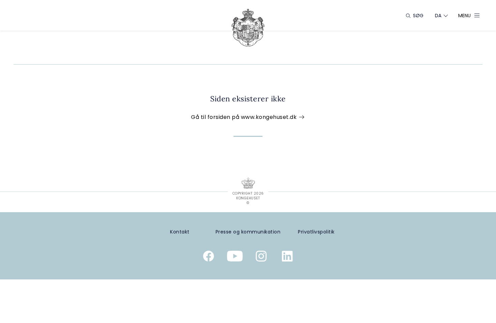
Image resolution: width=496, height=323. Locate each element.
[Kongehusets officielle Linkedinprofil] (287, 257)
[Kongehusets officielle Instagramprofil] (261, 257)
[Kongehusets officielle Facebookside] (208, 257)
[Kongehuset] (248, 27)
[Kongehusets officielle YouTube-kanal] (235, 257)
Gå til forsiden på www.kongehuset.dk (244, 117)
